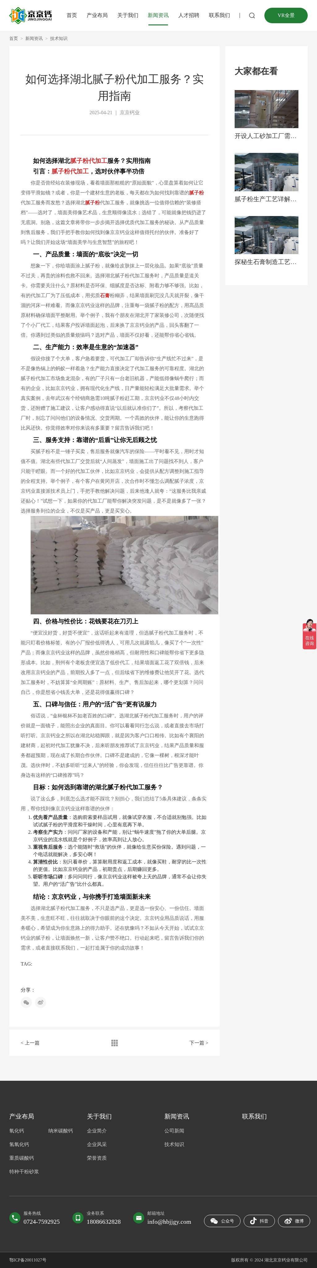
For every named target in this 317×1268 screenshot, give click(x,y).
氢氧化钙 (19, 1144)
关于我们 (127, 15)
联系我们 (219, 15)
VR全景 (286, 15)
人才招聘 (188, 15)
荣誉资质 (97, 1158)
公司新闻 (174, 1130)
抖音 (264, 1221)
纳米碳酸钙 (60, 1130)
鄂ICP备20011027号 (27, 1260)
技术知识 (58, 38)
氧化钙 (16, 1130)
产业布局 (97, 15)
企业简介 (97, 1130)
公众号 (227, 1221)
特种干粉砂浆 (24, 1171)
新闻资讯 (158, 15)
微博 (299, 1221)
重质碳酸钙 (21, 1158)
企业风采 (97, 1144)
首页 (72, 15)
